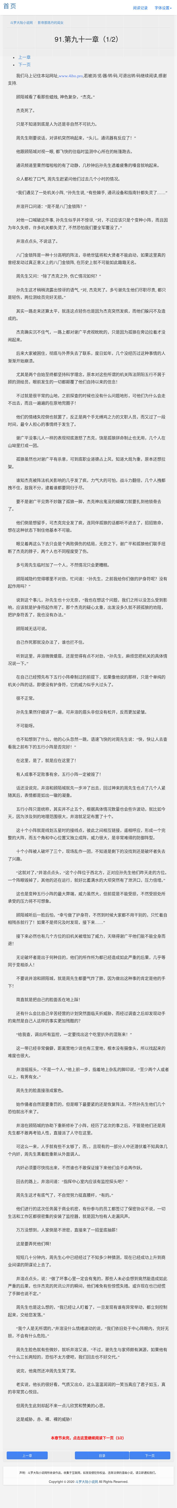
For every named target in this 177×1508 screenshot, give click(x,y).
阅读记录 (140, 7)
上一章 (24, 57)
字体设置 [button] (162, 7)
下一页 (24, 64)
